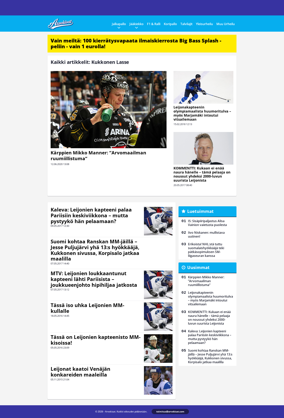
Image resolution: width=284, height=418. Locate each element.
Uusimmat (198, 267)
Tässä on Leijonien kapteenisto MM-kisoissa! (95, 339)
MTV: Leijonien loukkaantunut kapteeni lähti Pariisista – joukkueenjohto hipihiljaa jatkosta (94, 279)
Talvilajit (186, 24)
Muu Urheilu (225, 24)
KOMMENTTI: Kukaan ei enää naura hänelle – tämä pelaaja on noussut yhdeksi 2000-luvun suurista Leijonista (201, 174)
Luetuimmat (200, 211)
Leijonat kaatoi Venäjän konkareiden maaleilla (80, 371)
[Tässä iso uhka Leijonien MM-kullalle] (158, 316)
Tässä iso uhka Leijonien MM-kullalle (87, 308)
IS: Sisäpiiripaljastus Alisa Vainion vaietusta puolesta (207, 223)
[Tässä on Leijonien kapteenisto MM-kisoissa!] (158, 348)
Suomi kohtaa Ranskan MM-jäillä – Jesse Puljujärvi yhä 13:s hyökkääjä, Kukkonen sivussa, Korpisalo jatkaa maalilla (95, 250)
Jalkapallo (119, 24)
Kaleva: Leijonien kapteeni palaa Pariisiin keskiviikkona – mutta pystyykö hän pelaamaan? (91, 215)
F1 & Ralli (153, 24)
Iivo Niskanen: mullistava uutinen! (206, 234)
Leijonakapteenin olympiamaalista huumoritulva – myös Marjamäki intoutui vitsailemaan (202, 113)
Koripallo (170, 24)
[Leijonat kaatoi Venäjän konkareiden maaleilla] (158, 380)
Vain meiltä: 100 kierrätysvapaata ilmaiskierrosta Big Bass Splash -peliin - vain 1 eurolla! (136, 43)
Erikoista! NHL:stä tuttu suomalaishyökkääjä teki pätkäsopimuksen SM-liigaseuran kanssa (206, 250)
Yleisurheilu (204, 24)
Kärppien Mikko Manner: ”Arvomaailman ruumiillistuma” (98, 155)
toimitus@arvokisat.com (170, 411)
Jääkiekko (136, 24)
